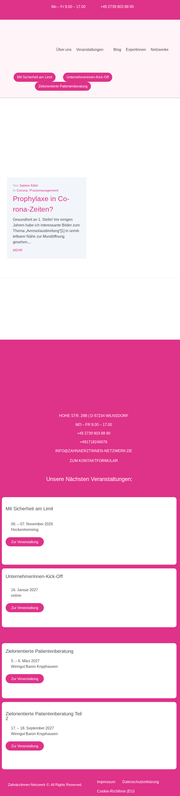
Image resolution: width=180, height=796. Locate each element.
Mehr (17, 250)
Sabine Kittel (28, 185)
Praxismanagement (44, 190)
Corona (22, 190)
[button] (92, 50)
